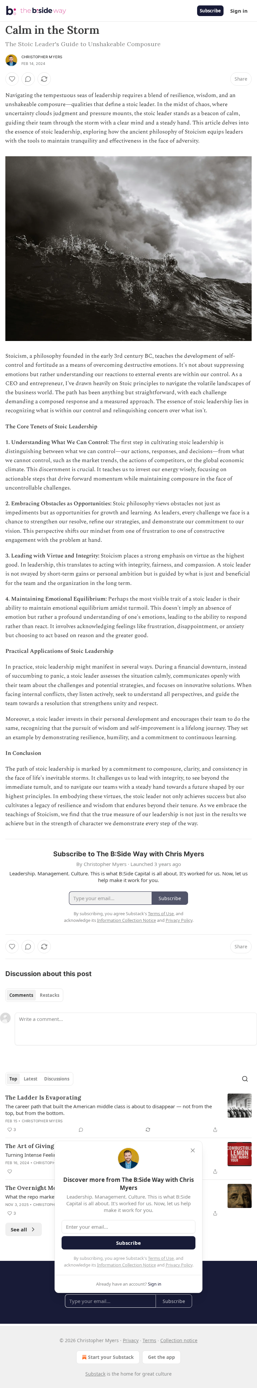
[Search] (245, 1079)
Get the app (161, 1357)
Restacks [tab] (49, 995)
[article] (128, 1114)
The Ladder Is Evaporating (43, 1097)
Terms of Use (161, 1258)
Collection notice (178, 1340)
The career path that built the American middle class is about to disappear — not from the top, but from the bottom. (108, 1109)
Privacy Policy (179, 1265)
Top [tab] (13, 1079)
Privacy (131, 1340)
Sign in (239, 10)
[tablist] (34, 995)
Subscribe (210, 11)
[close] (192, 1150)
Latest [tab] (30, 1079)
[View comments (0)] (28, 79)
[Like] (12, 79)
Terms (149, 1340)
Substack (95, 1374)
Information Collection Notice (126, 1265)
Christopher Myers (41, 57)
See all (19, 1229)
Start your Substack (111, 1357)
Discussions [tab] (56, 1079)
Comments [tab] (21, 995)
